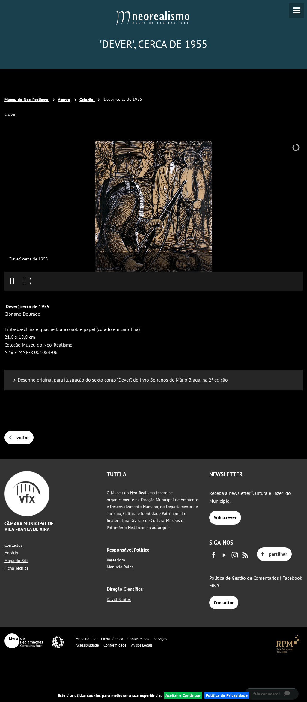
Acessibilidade (87, 645)
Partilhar (278, 554)
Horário (11, 552)
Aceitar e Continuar (183, 695)
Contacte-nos (138, 638)
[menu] (296, 10)
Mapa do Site (16, 560)
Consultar (224, 602)
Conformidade (115, 645)
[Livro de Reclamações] (23, 640)
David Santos (119, 599)
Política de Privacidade (227, 695)
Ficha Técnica (16, 568)
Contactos (13, 545)
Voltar (22, 437)
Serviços (160, 638)
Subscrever (225, 517)
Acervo (64, 99)
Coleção (87, 99)
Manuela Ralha (120, 567)
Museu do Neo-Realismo (26, 99)
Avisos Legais (141, 645)
